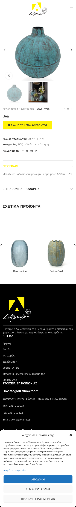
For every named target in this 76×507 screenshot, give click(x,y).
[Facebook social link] (23, 151)
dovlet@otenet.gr (21, 419)
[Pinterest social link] (31, 151)
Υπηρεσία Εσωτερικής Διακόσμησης (24, 373)
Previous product (64, 108)
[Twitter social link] (27, 151)
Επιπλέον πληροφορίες (21, 188)
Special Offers (11, 367)
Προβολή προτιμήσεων (38, 498)
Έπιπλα (7, 349)
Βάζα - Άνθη (43, 108)
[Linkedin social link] (36, 151)
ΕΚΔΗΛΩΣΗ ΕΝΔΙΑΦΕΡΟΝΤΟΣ (29, 125)
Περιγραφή (11, 166)
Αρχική (7, 343)
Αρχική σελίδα (10, 108)
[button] (70, 435)
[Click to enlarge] (8, 75)
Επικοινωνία (10, 379)
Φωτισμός (8, 355)
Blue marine (20, 271)
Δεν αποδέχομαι (38, 489)
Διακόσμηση (27, 108)
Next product (71, 108)
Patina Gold (56, 271)
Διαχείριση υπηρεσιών (15, 470)
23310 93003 (16, 405)
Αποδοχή (38, 479)
